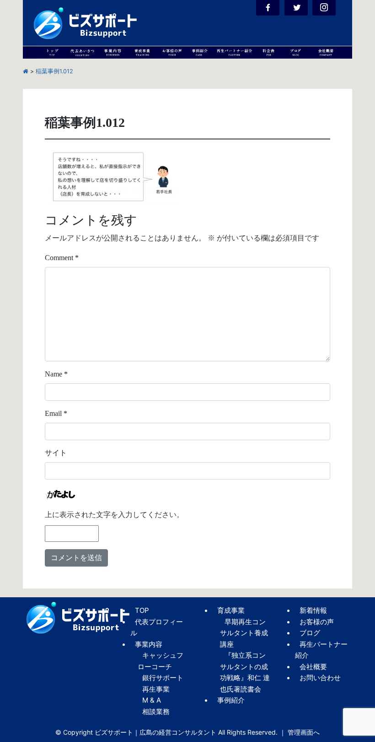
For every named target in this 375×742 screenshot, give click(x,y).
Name (56, 374)
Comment (62, 258)
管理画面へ (304, 732)
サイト (56, 453)
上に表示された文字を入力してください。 (114, 514)
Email (56, 413)
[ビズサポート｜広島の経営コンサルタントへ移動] (25, 71)
